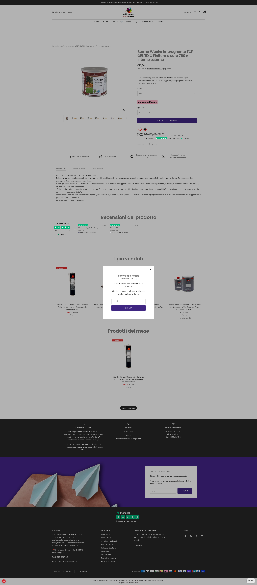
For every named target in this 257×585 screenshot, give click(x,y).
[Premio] (4, 581)
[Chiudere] (150, 269)
